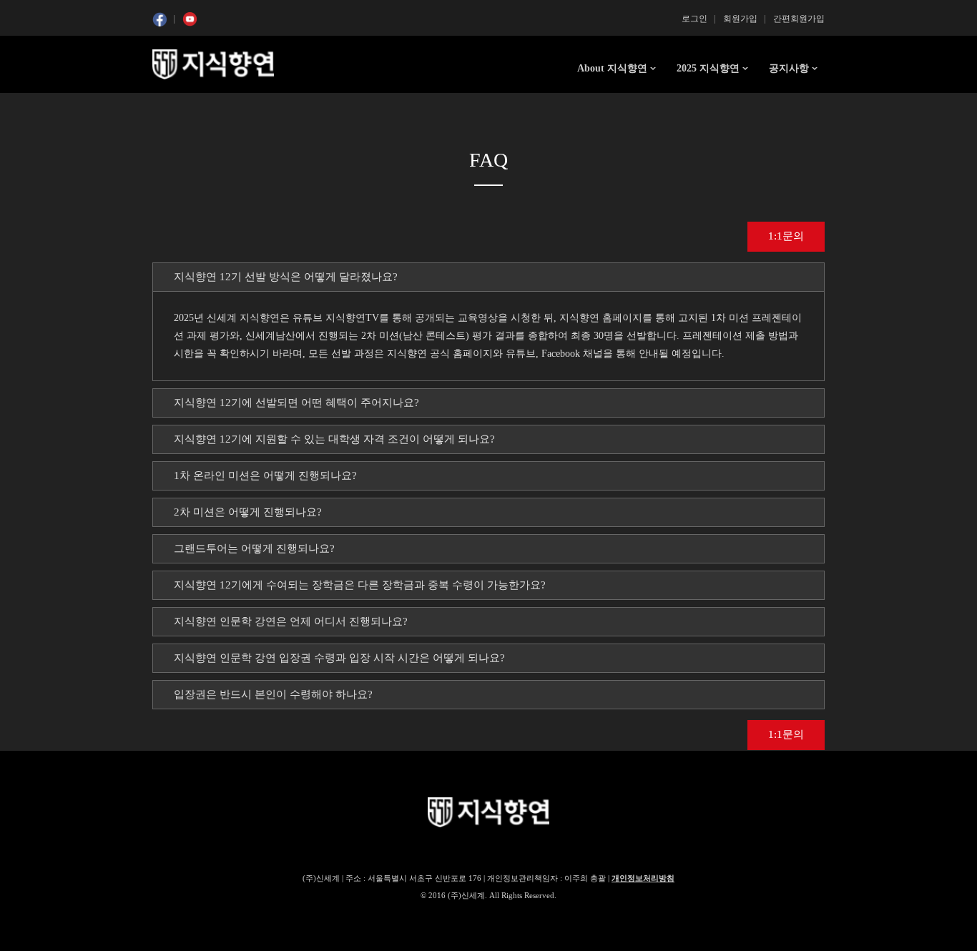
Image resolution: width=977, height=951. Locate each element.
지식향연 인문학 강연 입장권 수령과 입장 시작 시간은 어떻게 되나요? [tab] (339, 658)
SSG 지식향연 (213, 64)
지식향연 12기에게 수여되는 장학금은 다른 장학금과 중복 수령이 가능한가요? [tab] (360, 585)
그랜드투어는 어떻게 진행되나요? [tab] (254, 548)
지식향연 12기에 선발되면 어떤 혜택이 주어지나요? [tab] (296, 402)
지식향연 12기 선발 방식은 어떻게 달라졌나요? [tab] (286, 276)
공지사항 (789, 68)
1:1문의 (786, 236)
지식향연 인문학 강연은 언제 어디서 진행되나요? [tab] (291, 621)
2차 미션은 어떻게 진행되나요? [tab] (248, 512)
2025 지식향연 (708, 68)
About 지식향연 (612, 68)
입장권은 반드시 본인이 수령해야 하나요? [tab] (273, 694)
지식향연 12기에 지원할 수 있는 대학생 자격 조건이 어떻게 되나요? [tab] (334, 439)
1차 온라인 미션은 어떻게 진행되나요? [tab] (265, 475)
